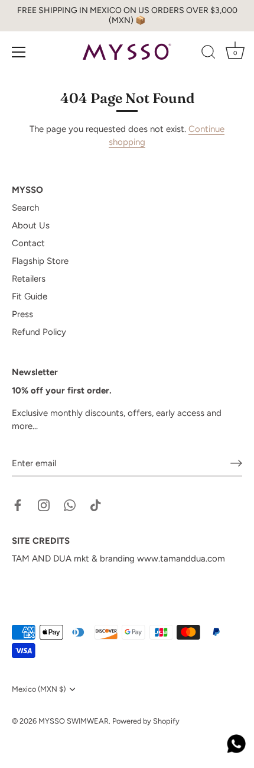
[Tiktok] (96, 504)
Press (22, 314)
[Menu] (19, 52)
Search (25, 207)
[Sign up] (236, 463)
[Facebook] (18, 504)
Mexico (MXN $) (39, 689)
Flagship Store (40, 261)
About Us (31, 225)
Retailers (28, 278)
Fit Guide (29, 296)
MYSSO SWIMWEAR (73, 721)
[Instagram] (44, 504)
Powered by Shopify (146, 721)
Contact (28, 243)
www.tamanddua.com (181, 558)
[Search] (209, 54)
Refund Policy (39, 332)
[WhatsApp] (70, 504)
